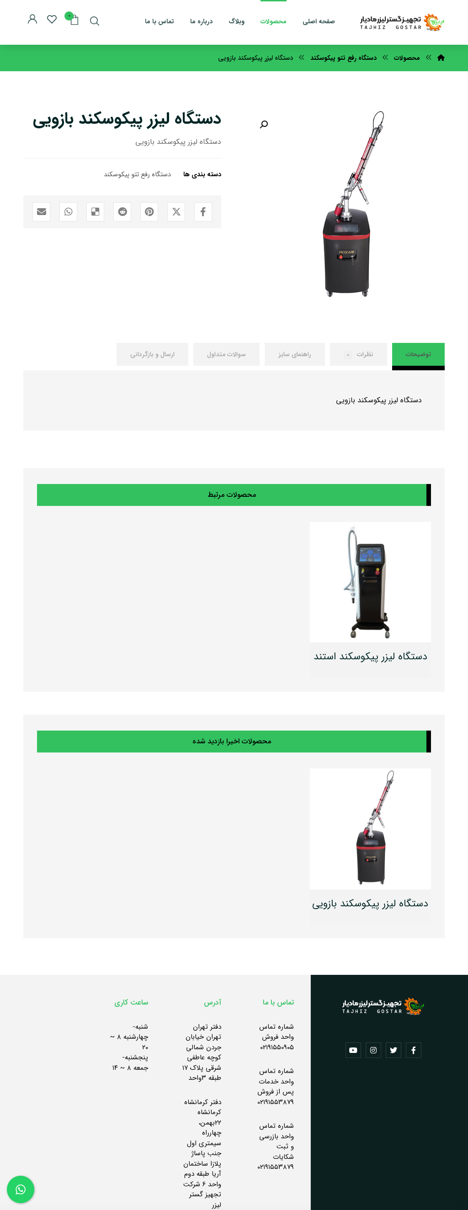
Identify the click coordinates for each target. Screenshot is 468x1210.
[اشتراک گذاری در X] (176, 211)
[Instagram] (373, 1050)
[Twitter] (393, 1050)
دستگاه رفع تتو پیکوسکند (137, 174)
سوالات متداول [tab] (226, 354)
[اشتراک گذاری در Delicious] (95, 211)
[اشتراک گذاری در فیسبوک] (203, 211)
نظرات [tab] (360, 354)
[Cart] (74, 19)
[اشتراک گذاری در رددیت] (122, 211)
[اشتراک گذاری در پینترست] (149, 211)
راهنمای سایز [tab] (294, 354)
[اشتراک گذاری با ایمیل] (41, 211)
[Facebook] (413, 1050)
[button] (263, 124)
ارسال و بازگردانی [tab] (152, 354)
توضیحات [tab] (418, 354)
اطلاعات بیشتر (365, 658)
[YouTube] (353, 1050)
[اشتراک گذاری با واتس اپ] (68, 211)
